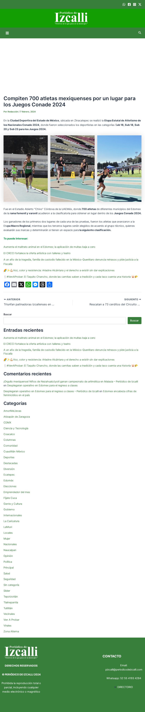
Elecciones (10, 486)
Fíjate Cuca (10, 498)
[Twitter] (139, 4)
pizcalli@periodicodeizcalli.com (123, 669)
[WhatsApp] (124, 4)
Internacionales (13, 515)
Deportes (9, 457)
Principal (9, 567)
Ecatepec (9, 474)
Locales (8, 532)
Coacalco (9, 434)
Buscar (8, 314)
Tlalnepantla (11, 602)
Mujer (7, 538)
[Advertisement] (72, 65)
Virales (7, 625)
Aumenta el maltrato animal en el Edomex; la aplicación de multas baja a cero (49, 246)
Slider (7, 590)
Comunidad (11, 445)
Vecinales (9, 614)
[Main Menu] (7, 33)
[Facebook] (129, 4)
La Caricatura (11, 521)
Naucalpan (10, 550)
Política (8, 561)
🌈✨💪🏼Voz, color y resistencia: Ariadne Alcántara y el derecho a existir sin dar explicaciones (59, 270)
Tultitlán (8, 608)
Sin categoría (11, 585)
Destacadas (11, 463)
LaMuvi (8, 527)
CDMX (7, 422)
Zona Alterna (11, 631)
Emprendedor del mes (17, 492)
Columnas (10, 439)
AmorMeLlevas (12, 410)
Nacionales (10, 544)
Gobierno (9, 509)
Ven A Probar (11, 619)
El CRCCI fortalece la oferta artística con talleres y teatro (37, 253)
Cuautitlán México (14, 451)
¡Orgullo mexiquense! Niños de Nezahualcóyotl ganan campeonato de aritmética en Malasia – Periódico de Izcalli (71, 381)
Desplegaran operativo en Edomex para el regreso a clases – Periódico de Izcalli (51, 391)
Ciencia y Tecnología (16, 428)
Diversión (9, 469)
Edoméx (8, 480)
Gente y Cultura (13, 503)
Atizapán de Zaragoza (17, 416)
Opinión (8, 556)
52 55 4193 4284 (130, 678)
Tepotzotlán (11, 596)
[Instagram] (134, 4)
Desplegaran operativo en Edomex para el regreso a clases (42, 385)
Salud (7, 573)
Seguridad (10, 579)
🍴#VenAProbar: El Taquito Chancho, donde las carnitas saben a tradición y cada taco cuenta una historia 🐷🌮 (71, 276)
